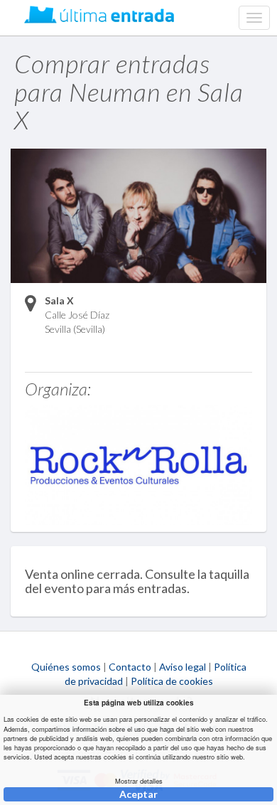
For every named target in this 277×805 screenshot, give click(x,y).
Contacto (130, 667)
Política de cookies (172, 681)
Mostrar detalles (139, 781)
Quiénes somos (66, 667)
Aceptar (138, 794)
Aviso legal (182, 667)
